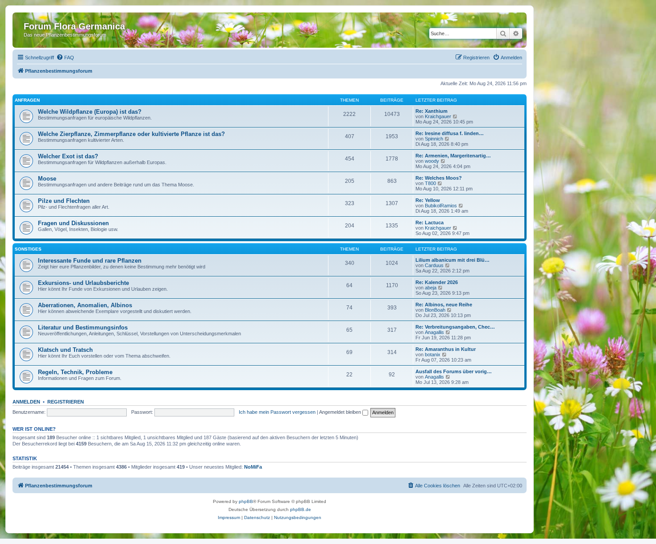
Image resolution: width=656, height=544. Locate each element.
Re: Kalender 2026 (436, 282)
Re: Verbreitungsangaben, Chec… (455, 327)
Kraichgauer (438, 116)
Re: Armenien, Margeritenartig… (453, 155)
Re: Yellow (427, 200)
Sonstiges (28, 249)
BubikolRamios (441, 205)
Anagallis (434, 332)
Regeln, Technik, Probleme (75, 372)
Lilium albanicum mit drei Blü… (452, 260)
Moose (47, 178)
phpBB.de (300, 509)
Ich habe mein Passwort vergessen (277, 412)
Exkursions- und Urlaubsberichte (83, 283)
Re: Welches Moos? (438, 178)
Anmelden (26, 401)
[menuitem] (65, 57)
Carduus (434, 265)
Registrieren (65, 401)
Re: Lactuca (429, 222)
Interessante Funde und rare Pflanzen (89, 260)
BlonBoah (435, 310)
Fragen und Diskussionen (73, 223)
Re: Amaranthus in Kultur (445, 349)
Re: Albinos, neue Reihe (443, 304)
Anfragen (27, 100)
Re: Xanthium (431, 111)
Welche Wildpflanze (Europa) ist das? (89, 111)
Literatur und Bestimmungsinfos (83, 327)
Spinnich (434, 138)
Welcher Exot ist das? (68, 156)
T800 (430, 183)
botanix (432, 354)
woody (432, 161)
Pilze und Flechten (64, 201)
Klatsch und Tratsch (65, 349)
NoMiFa (253, 467)
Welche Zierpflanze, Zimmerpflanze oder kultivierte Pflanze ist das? (131, 134)
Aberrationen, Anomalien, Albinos (85, 305)
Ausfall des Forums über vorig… (453, 371)
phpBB (246, 501)
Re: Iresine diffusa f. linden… (449, 133)
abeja (430, 287)
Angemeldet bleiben (340, 412)
